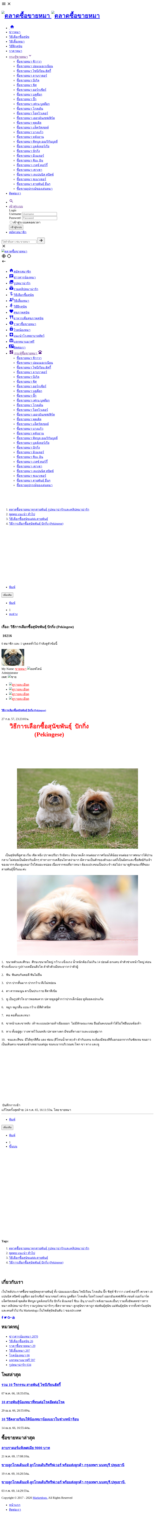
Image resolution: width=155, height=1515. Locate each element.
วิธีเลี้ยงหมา (17, 41)
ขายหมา (20, 668)
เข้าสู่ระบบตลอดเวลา (26, 222)
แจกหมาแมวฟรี (22, 1360)
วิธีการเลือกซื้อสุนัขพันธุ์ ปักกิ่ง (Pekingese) (24, 710)
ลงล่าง (13, 614)
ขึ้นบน (13, 1146)
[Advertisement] (77, 555)
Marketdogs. (40, 1497)
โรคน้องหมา (19, 1355)
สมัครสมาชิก (17, 232)
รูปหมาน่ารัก (20, 1364)
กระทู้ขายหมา (20, 56)
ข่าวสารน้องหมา (23, 1336)
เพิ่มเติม (7, 595)
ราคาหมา (15, 51)
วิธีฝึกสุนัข (15, 46)
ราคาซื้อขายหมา (22, 1346)
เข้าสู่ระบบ (16, 206)
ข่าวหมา (14, 32)
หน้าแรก (14, 1505)
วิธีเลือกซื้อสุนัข (19, 36)
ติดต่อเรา (15, 193)
